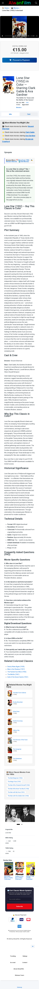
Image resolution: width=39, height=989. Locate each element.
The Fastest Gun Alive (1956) (16, 672)
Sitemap (19, 987)
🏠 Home (5, 8)
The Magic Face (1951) (14, 781)
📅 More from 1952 (22, 160)
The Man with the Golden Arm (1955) (18, 796)
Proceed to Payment (21, 60)
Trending (13, 956)
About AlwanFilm (19, 969)
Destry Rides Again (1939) (15, 666)
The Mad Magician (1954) (15, 778)
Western (18, 107)
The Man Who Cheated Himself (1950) (19, 785)
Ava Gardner (30, 136)
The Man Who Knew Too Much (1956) (18, 788)
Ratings (25, 956)
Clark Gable (30, 132)
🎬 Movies (15, 8)
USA (27, 102)
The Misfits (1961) (13, 674)
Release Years (19, 975)
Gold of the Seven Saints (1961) (17, 677)
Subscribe (19, 906)
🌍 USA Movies (24, 161)
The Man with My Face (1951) (16, 792)
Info (10, 114)
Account (12, 962)
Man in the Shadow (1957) (16, 669)
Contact (24, 962)
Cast (28, 114)
